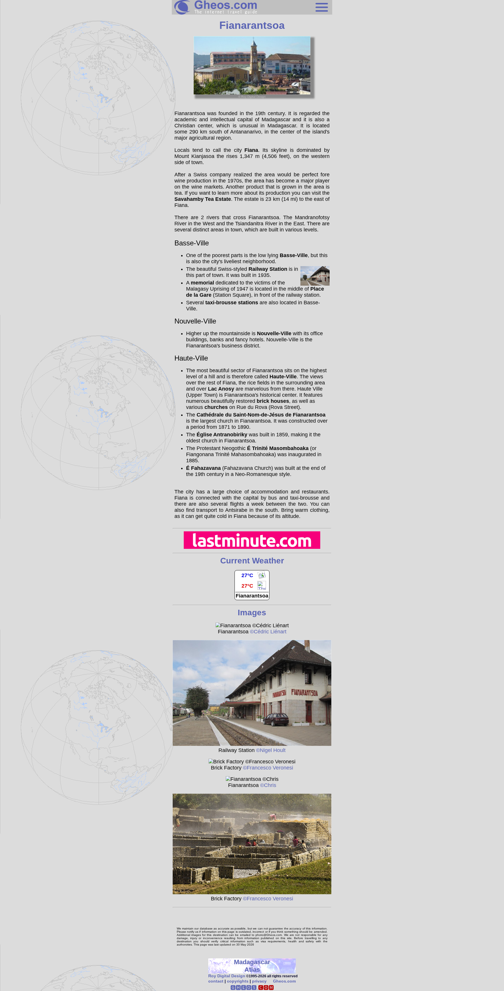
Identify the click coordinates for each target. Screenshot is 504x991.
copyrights (238, 981)
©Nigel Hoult (270, 750)
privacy (259, 981)
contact (215, 981)
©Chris (267, 785)
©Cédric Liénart (267, 632)
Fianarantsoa (252, 596)
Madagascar (252, 962)
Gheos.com (284, 981)
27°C (247, 575)
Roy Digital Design (226, 976)
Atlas (252, 969)
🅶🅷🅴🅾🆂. (252, 988)
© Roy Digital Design (252, 96)
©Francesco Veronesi (267, 768)
